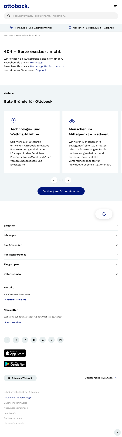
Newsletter (11, 309)
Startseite (8, 35)
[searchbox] (61, 15)
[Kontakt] (103, 214)
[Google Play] (15, 364)
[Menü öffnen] (115, 6)
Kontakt (9, 287)
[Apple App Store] (15, 353)
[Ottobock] (16, 6)
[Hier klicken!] (7, 340)
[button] (54, 180)
